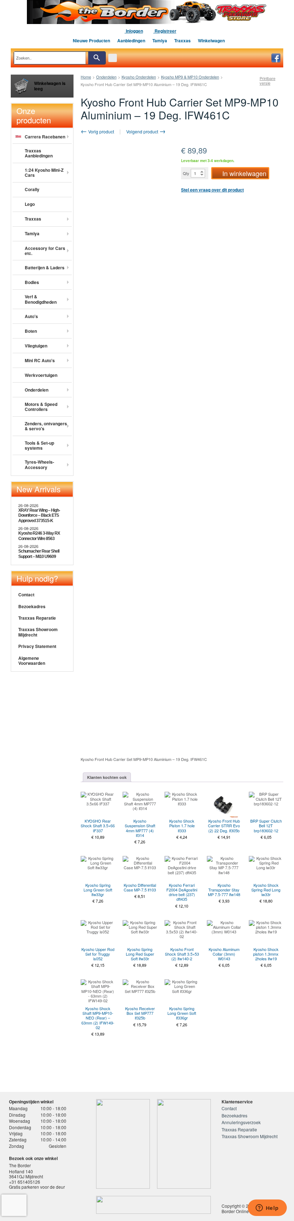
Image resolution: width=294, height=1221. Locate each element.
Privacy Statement (37, 646)
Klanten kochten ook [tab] (107, 777)
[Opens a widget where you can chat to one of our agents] (267, 1208)
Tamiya (159, 40)
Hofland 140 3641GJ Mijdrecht (26, 1173)
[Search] (96, 58)
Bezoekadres (32, 606)
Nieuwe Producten (91, 40)
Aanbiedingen (131, 40)
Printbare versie (267, 80)
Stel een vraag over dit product (212, 189)
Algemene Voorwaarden (31, 660)
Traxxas (182, 40)
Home (86, 77)
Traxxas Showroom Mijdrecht (38, 632)
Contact (26, 594)
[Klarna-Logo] (63, 1205)
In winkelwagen (244, 173)
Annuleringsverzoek (241, 1122)
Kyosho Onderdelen (139, 77)
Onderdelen (106, 77)
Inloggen (134, 31)
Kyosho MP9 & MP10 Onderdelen (190, 77)
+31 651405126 (24, 1182)
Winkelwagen (211, 40)
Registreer (164, 31)
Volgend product (142, 131)
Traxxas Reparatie (37, 618)
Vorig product (100, 131)
